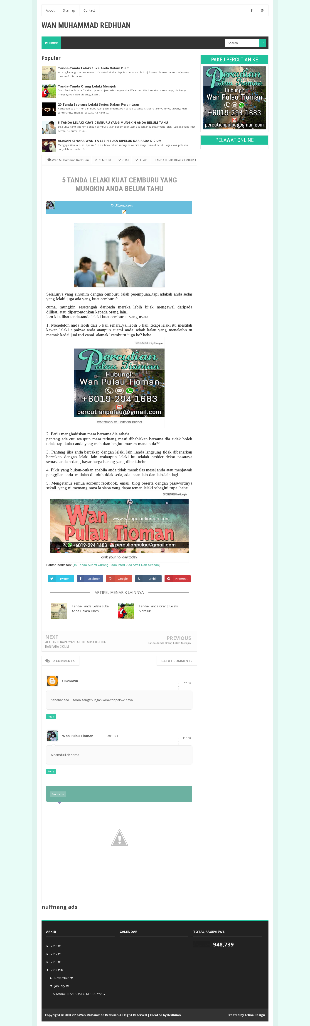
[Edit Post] (123, 211)
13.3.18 (187, 738)
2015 (54, 970)
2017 (54, 954)
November (62, 978)
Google (123, 579)
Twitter (64, 579)
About (50, 10)
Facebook (93, 579)
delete (179, 691)
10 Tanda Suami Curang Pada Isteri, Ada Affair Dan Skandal (117, 565)
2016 (54, 962)
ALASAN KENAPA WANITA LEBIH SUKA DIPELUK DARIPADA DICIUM (110, 140)
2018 (54, 946)
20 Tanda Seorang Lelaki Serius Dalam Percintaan (98, 104)
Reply (51, 716)
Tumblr (152, 579)
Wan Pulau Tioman (77, 735)
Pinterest (181, 579)
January (60, 986)
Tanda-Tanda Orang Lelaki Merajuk (87, 86)
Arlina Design (255, 1015)
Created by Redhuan (165, 1015)
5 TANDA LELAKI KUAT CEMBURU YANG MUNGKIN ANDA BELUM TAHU (113, 122)
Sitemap (69, 10)
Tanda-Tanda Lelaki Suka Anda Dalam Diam (94, 68)
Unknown (70, 681)
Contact (89, 10)
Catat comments (176, 661)
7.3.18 (187, 683)
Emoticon (58, 794)
